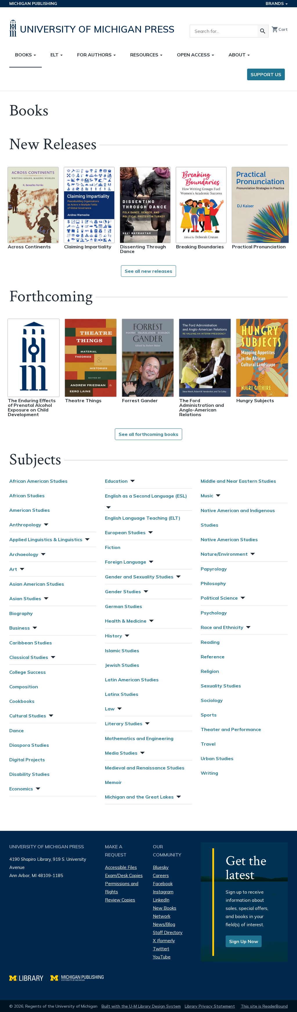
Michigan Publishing (33, 3)
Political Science (219, 598)
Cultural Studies (27, 716)
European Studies (125, 532)
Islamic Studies (122, 650)
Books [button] (24, 55)
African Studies (27, 495)
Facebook (163, 883)
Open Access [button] (194, 55)
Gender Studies (123, 591)
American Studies (29, 510)
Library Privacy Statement (210, 1006)
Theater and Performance (231, 729)
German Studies (123, 606)
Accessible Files (121, 867)
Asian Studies (25, 598)
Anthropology (25, 525)
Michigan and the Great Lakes (139, 797)
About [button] (238, 55)
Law (110, 709)
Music (207, 495)
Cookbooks (22, 701)
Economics (21, 789)
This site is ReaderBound (264, 1006)
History (113, 636)
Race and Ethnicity (222, 627)
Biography (21, 613)
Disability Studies (29, 774)
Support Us (266, 74)
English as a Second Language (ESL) (146, 496)
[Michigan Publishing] (79, 977)
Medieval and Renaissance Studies (144, 768)
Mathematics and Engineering (139, 738)
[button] (45, 524)
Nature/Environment (224, 554)
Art (13, 569)
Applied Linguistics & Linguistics (45, 539)
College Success (27, 672)
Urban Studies (217, 758)
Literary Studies (123, 723)
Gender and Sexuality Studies (139, 577)
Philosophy (213, 583)
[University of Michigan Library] (29, 977)
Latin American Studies (132, 680)
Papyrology (214, 569)
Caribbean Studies (30, 643)
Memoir (113, 782)
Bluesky (161, 867)
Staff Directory (167, 932)
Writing (209, 773)
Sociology (212, 700)
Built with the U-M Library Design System (141, 1006)
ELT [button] (55, 55)
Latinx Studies (121, 694)
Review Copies (120, 900)
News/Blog (164, 924)
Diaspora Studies (29, 745)
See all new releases (148, 271)
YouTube (162, 957)
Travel (208, 744)
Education (116, 481)
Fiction (112, 547)
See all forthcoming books (148, 434)
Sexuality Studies (221, 686)
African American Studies (38, 481)
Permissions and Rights (121, 888)
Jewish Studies (122, 665)
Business (19, 628)
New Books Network (164, 912)
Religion (210, 671)
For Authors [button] (95, 55)
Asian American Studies (36, 584)
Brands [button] (275, 3)
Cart (279, 29)
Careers (161, 875)
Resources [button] (145, 55)
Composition (23, 686)
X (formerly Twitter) (164, 945)
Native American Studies (229, 539)
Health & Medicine (125, 621)
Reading (210, 642)
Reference (212, 657)
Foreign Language (125, 562)
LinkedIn (161, 900)
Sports (209, 715)
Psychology (214, 613)
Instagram (163, 892)
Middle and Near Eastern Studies (238, 481)
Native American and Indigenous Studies (238, 517)
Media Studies (121, 753)
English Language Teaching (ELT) (142, 518)
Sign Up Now (243, 941)
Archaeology (23, 554)
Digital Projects (27, 759)
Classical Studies (28, 657)
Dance (16, 730)
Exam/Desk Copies (124, 875)
